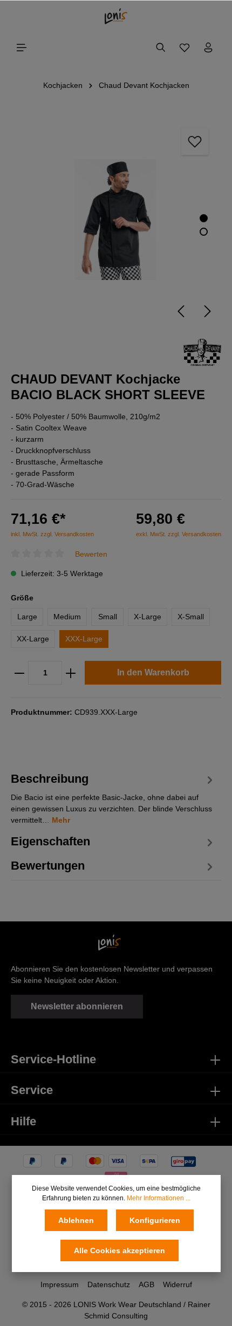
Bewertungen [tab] (48, 865)
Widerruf (177, 1284)
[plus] (70, 673)
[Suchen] (161, 47)
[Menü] (21, 47)
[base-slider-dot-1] (204, 218)
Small (107, 616)
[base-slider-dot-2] (204, 232)
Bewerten (91, 553)
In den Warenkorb (153, 672)
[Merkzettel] (184, 47)
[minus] (19, 673)
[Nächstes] (207, 311)
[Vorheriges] (180, 311)
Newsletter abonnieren (77, 1006)
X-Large (147, 616)
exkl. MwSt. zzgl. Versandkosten (178, 534)
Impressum (59, 1284)
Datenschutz (108, 1284)
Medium (67, 616)
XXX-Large (84, 638)
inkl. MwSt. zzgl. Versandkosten (52, 534)
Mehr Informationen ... (158, 1198)
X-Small (191, 616)
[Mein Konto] (208, 47)
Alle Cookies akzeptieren (119, 1250)
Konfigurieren (154, 1220)
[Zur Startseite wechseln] (116, 16)
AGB (146, 1284)
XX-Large (33, 638)
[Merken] (194, 141)
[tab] (113, 797)
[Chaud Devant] (202, 351)
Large (27, 616)
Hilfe (23, 1121)
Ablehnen (76, 1220)
